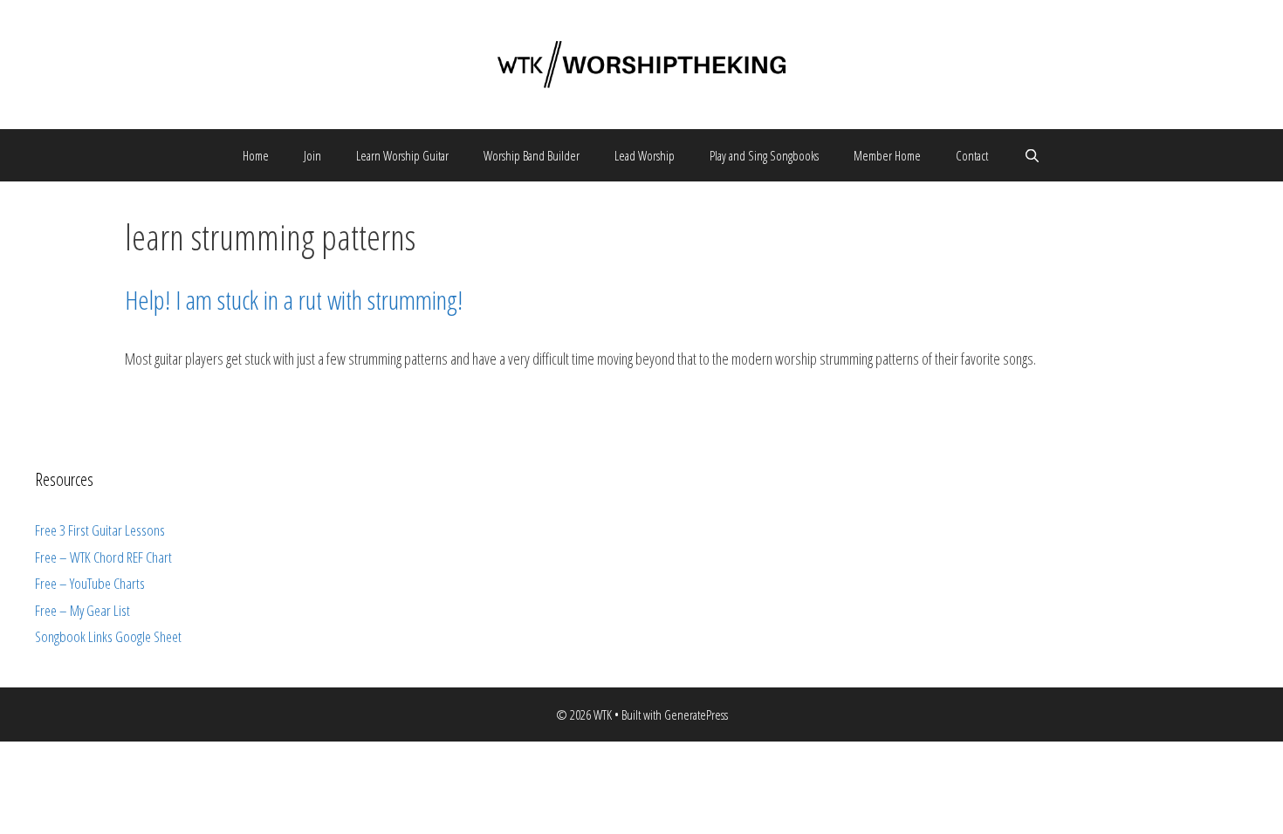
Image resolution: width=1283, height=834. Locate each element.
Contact (972, 155)
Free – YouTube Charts (90, 583)
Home (256, 155)
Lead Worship (644, 155)
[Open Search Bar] (1031, 155)
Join (312, 155)
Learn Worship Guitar (402, 155)
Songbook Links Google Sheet (108, 636)
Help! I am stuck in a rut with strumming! (294, 300)
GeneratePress (696, 714)
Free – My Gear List (82, 610)
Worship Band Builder (532, 155)
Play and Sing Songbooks (764, 155)
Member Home (887, 155)
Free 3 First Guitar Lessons (100, 530)
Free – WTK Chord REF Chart (103, 557)
